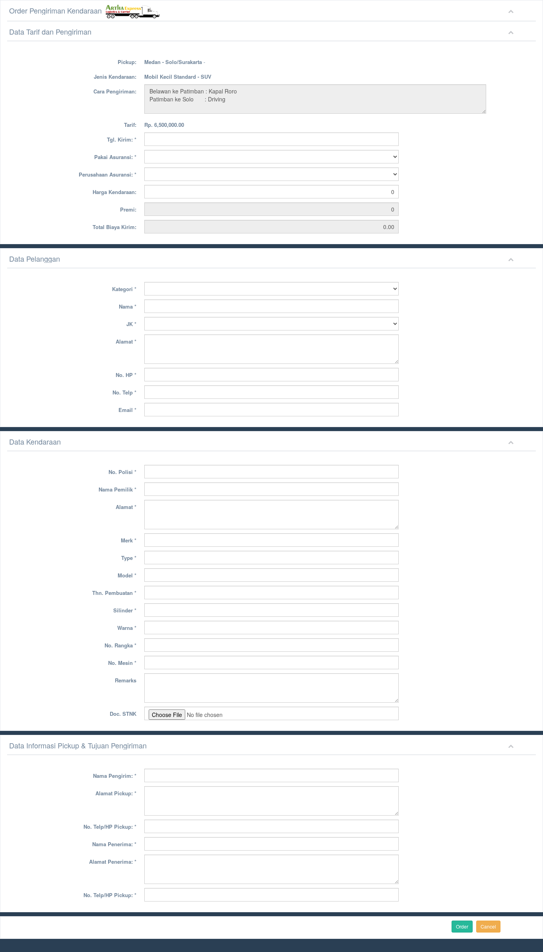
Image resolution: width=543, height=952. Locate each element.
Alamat (126, 341)
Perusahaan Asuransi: (107, 174)
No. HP (126, 375)
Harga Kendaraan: (114, 192)
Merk (128, 540)
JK (131, 324)
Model (127, 575)
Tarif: (130, 124)
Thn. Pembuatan (114, 592)
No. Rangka (120, 645)
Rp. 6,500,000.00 (164, 124)
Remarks (125, 680)
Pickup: (127, 62)
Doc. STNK (123, 713)
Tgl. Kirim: (121, 139)
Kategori (124, 289)
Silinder (124, 610)
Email (127, 410)
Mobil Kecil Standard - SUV (177, 76)
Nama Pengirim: (114, 775)
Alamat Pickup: (115, 793)
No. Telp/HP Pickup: (109, 826)
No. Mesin (122, 662)
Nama (127, 306)
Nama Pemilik (117, 489)
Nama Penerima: (114, 844)
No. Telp (124, 392)
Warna (126, 627)
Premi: (128, 209)
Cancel (488, 926)
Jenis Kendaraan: (115, 76)
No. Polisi (122, 472)
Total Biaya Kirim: (114, 227)
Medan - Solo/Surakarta (173, 62)
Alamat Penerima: (112, 861)
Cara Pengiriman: (114, 91)
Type (128, 557)
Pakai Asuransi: (115, 157)
